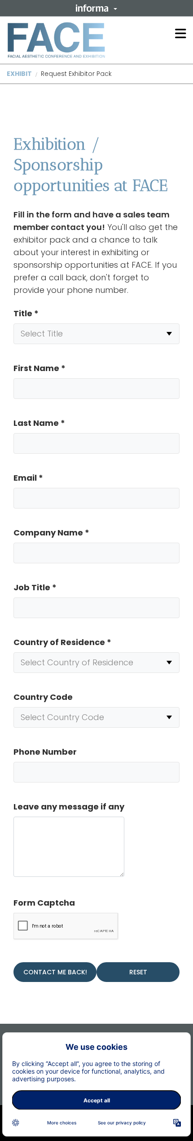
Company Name (51, 532)
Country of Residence (62, 642)
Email (28, 477)
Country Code (43, 697)
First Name (39, 368)
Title (26, 313)
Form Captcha (44, 902)
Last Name (39, 423)
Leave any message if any (68, 806)
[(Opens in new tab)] (56, 40)
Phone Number (45, 751)
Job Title (35, 587)
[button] (96, 8)
